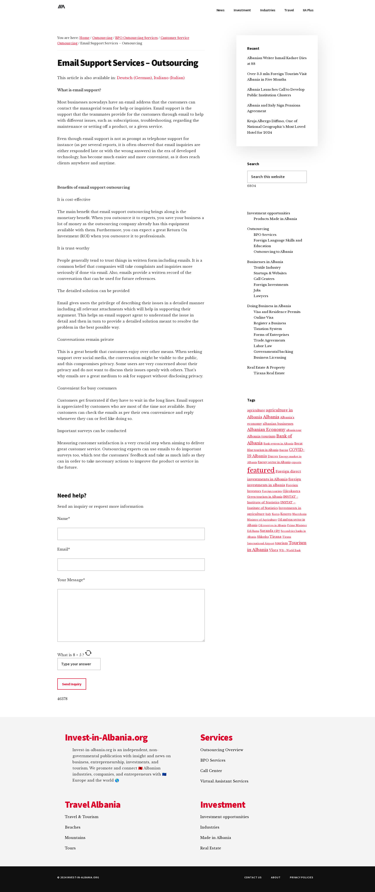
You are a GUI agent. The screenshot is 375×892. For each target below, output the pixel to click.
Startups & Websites (270, 273)
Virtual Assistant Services (224, 781)
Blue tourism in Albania (262, 450)
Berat (298, 443)
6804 (251, 186)
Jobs (257, 290)
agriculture (256, 410)
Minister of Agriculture (262, 519)
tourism (281, 543)
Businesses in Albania (265, 262)
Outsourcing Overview (221, 750)
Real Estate (210, 848)
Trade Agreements (269, 340)
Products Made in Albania (275, 219)
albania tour (293, 430)
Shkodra (263, 536)
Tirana (275, 537)
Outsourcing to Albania (273, 252)
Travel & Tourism (81, 817)
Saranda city (270, 531)
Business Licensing (270, 357)
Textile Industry (267, 267)
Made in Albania (215, 837)
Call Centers (264, 279)
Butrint (283, 450)
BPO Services (265, 235)
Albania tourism (261, 436)
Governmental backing (273, 351)
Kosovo (285, 514)
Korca (276, 514)
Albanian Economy (266, 429)
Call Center (211, 771)
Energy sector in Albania (274, 462)
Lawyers (261, 296)
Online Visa (263, 317)
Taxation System (268, 329)
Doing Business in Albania (269, 306)
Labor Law (263, 346)
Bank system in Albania (278, 443)
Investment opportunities (268, 213)
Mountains (75, 837)
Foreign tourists (272, 491)
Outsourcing (258, 229)
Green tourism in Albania (264, 496)
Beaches (73, 827)
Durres (273, 456)
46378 (62, 699)
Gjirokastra (291, 491)
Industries (209, 827)
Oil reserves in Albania (272, 525)
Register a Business (270, 323)
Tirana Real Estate (269, 373)
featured (261, 470)
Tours (70, 848)
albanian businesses (278, 424)
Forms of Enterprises (271, 335)
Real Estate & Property (266, 367)
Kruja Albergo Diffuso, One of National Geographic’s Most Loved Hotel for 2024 (276, 127)
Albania (271, 416)
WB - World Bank (290, 550)
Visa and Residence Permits (277, 312)
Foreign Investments (271, 285)
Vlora (273, 550)
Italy (268, 514)
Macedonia (299, 514)
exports (296, 462)
